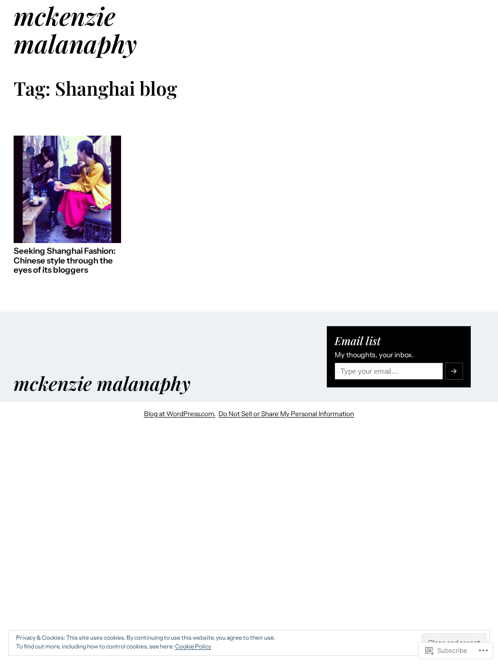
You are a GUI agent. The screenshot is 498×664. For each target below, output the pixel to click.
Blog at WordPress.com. (179, 414)
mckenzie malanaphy (102, 383)
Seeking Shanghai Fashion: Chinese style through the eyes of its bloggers (65, 260)
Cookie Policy (193, 646)
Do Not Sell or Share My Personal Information (286, 414)
